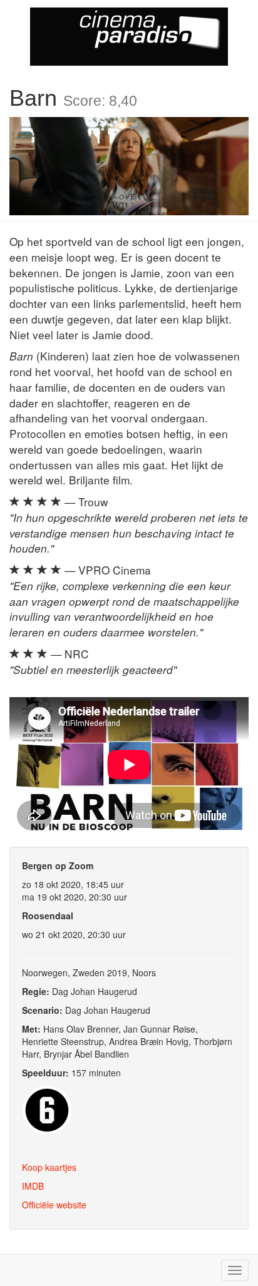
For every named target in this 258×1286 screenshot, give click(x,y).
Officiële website (54, 1204)
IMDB (33, 1186)
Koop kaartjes (49, 1167)
